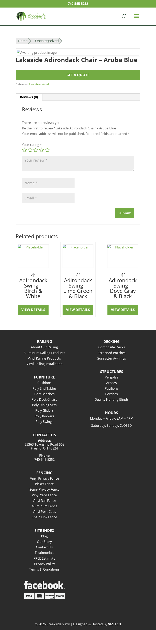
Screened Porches (112, 353)
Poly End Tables (44, 388)
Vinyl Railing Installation (44, 364)
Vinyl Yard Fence (44, 495)
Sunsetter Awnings (111, 358)
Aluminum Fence (44, 506)
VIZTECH (114, 624)
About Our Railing (44, 347)
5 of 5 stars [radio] (47, 150)
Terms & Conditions (44, 569)
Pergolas (111, 377)
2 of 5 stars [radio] (30, 150)
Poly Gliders (44, 410)
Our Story (44, 541)
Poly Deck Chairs (44, 399)
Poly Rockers (44, 416)
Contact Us (44, 547)
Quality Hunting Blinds (111, 399)
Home (23, 41)
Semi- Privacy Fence (44, 489)
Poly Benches (44, 394)
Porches (111, 394)
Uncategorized (47, 41)
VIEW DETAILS (33, 309)
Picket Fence (44, 484)
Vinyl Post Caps (44, 511)
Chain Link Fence (44, 517)
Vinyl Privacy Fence (44, 478)
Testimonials (44, 552)
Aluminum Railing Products (44, 353)
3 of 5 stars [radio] (35, 150)
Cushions (44, 383)
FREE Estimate (44, 558)
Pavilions (111, 388)
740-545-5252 (78, 3)
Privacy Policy (44, 564)
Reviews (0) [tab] (29, 97)
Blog (44, 536)
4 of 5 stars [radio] (41, 150)
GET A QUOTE (77, 74)
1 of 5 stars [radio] (24, 150)
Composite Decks (111, 347)
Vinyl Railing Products (44, 358)
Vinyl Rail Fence (44, 500)
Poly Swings (44, 421)
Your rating (32, 144)
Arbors (111, 383)
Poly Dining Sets (44, 405)
